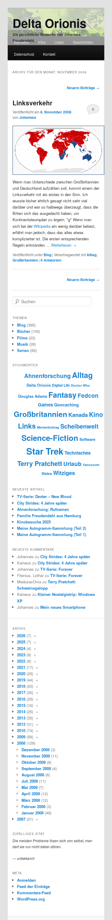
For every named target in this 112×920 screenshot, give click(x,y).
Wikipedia (42, 226)
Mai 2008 (30, 787)
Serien (23, 350)
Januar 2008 (33, 813)
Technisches (77, 453)
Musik (22, 344)
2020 (21, 673)
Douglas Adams (32, 396)
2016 (21, 699)
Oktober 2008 (34, 762)
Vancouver (91, 464)
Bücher (23, 331)
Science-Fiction (50, 437)
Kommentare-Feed (34, 892)
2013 (21, 718)
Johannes (27, 117)
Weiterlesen (63, 245)
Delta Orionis (49, 22)
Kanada (78, 415)
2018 (21, 686)
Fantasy (62, 394)
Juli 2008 (30, 781)
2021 (21, 667)
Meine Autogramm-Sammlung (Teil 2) (51, 528)
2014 (21, 711)
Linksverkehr (32, 102)
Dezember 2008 (36, 749)
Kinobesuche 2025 (34, 522)
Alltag (91, 254)
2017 (21, 692)
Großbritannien (25, 260)
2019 (21, 680)
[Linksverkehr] (58, 150)
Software (87, 439)
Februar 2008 (33, 806)
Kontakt (49, 54)
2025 (21, 642)
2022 (21, 661)
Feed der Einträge (33, 886)
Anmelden (26, 880)
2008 (21, 743)
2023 (21, 655)
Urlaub (72, 464)
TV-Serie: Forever (56, 569)
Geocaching (66, 405)
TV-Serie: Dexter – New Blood (44, 496)
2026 (21, 635)
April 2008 (31, 793)
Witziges (64, 473)
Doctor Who (80, 385)
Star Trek (44, 451)
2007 (21, 819)
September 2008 (36, 768)
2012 (21, 724)
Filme (22, 338)
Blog (47, 254)
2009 (21, 737)
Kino (96, 414)
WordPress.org (31, 899)
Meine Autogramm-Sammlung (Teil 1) (51, 534)
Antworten (51, 260)
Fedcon (88, 395)
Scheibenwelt (79, 426)
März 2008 (31, 800)
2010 (21, 730)
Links (27, 426)
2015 (21, 705)
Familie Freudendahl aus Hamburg (49, 515)
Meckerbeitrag (48, 427)
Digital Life (61, 385)
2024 (21, 648)
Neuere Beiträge (83, 87)
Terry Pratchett (39, 463)
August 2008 (33, 775)
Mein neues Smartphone (62, 607)
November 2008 (36, 756)
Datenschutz (24, 54)
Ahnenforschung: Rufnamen (43, 509)
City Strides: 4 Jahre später (42, 503)
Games (45, 404)
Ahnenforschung (47, 376)
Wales (47, 473)
